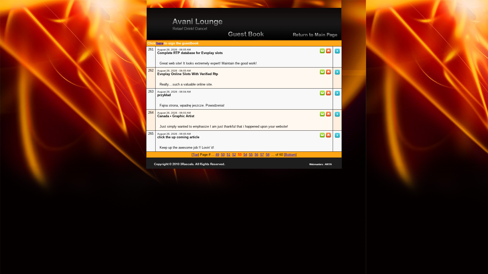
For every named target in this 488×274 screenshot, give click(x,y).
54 (245, 155)
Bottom (290, 155)
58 (267, 155)
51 (228, 155)
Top (195, 155)
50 (223, 155)
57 (262, 155)
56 (256, 155)
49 (217, 155)
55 (251, 155)
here (159, 43)
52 (234, 155)
